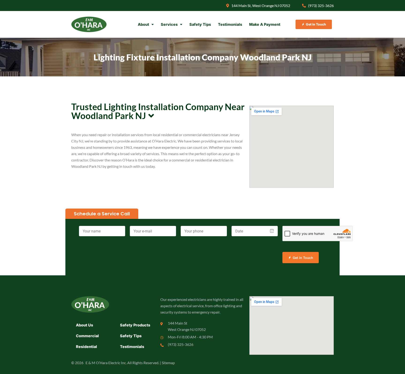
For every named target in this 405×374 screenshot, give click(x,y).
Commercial (87, 335)
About (143, 24)
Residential (86, 346)
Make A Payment (264, 24)
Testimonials (230, 24)
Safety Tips (200, 24)
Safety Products (135, 325)
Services (169, 24)
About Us (84, 325)
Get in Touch (303, 258)
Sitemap (168, 362)
